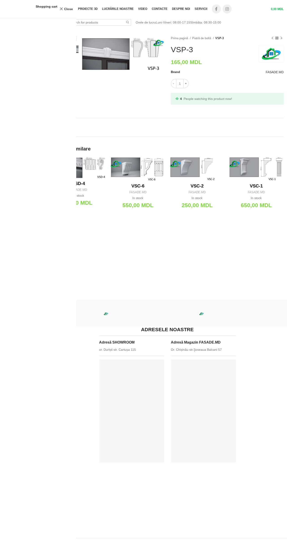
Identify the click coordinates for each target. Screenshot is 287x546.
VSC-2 (197, 185)
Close (68, 9)
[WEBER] (154, 312)
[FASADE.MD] (106, 314)
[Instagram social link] (227, 8)
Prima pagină (180, 38)
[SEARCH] (127, 22)
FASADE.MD (275, 72)
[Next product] (281, 38)
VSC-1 (256, 185)
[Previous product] (272, 38)
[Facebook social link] (216, 8)
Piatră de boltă (202, 38)
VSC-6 (137, 185)
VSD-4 (78, 183)
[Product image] (78, 167)
